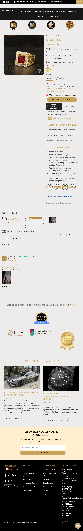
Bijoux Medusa (15, 522)
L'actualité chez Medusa (41, 361)
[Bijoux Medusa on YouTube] (18, 2)
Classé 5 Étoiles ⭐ (49, 469)
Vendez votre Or (29, 487)
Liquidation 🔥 (26, 11)
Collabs (45, 490)
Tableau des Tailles (67, 50)
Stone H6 (4, 286)
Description (53, 136)
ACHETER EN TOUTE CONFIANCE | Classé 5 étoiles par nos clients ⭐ (41, 305)
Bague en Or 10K (52, 36)
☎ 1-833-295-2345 (40, 2)
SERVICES (71, 11)
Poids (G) (50, 140)
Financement (28, 490)
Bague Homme (65, 203)
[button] (78, 526)
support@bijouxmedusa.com (72, 498)
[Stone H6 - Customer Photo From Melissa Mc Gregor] (52, 220)
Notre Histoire (48, 483)
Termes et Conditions (47, 522)
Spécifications (66, 135)
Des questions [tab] (16, 238)
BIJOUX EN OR (37, 11)
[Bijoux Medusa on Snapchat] (27, 2)
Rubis (49, 78)
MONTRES (49, 11)
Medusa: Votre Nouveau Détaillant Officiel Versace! (58, 396)
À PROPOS (41, 16)
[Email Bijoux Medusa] (33, 2)
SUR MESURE (60, 11)
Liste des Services (49, 479)
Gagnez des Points (30, 483)
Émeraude (59, 78)
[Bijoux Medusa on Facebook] (14, 2)
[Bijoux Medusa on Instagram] (24, 2)
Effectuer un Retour (30, 473)
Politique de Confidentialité (68, 522)
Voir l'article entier (18, 419)
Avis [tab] (4, 238)
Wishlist (26, 469)
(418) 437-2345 (70, 478)
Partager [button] (6, 288)
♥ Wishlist (52, 16)
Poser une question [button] (56, 235)
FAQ (44, 494)
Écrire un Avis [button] (75, 235)
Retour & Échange (64, 140)
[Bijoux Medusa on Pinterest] (21, 2)
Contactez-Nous (48, 487)
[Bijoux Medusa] (7, 10)
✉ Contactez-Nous (54, 2)
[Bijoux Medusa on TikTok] (30, 2)
